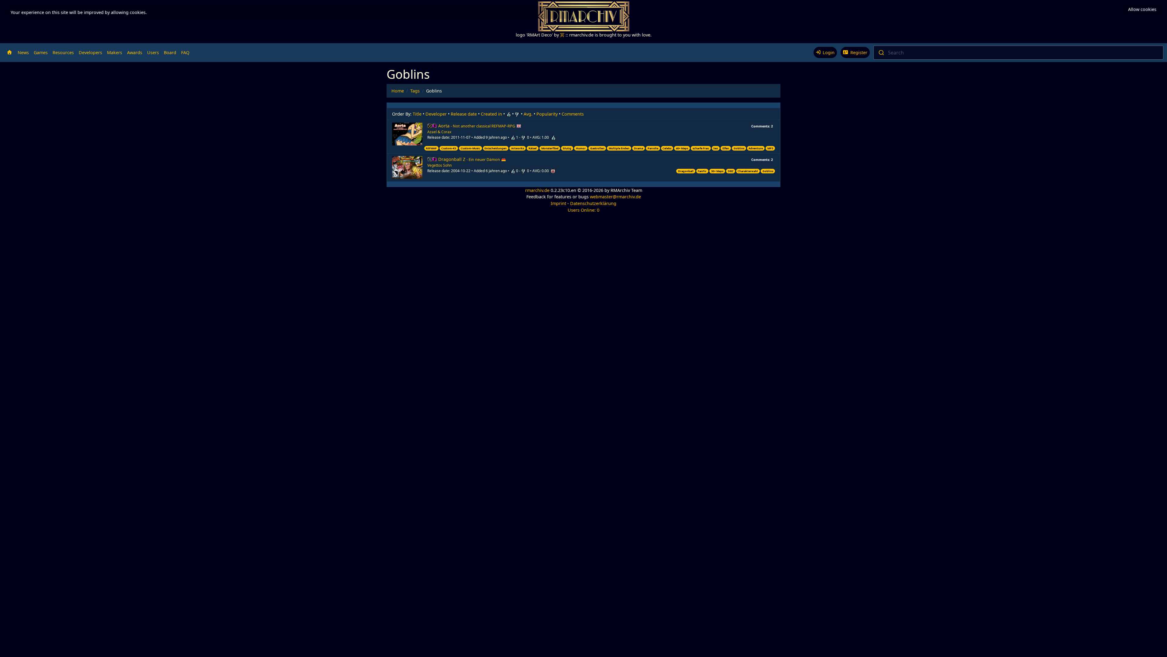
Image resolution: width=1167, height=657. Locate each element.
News (23, 52)
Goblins (739, 148)
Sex (715, 148)
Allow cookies (1142, 9)
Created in (491, 114)
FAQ (185, 52)
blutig (567, 148)
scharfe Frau (701, 148)
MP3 (770, 148)
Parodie (653, 148)
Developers (90, 52)
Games (41, 52)
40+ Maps (682, 148)
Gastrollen (597, 148)
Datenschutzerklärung (593, 203)
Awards (134, 52)
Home (397, 91)
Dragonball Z (469, 159)
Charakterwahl (748, 171)
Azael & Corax (439, 131)
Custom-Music (470, 148)
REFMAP (431, 148)
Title (417, 114)
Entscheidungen (495, 148)
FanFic (702, 171)
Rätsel (532, 148)
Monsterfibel (550, 148)
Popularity (547, 114)
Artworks (517, 148)
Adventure (756, 148)
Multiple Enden (619, 148)
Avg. (528, 114)
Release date (464, 114)
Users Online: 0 (583, 210)
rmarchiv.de (537, 190)
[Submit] (881, 52)
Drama (638, 148)
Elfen (725, 148)
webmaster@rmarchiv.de (615, 197)
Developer (436, 114)
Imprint (558, 203)
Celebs (667, 148)
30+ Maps (717, 171)
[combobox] (1018, 53)
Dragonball (686, 171)
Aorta (476, 126)
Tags (415, 91)
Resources (63, 52)
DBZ (730, 171)
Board (170, 52)
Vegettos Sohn (439, 165)
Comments (573, 114)
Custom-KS (448, 148)
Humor (581, 148)
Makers (114, 52)
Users (153, 52)
